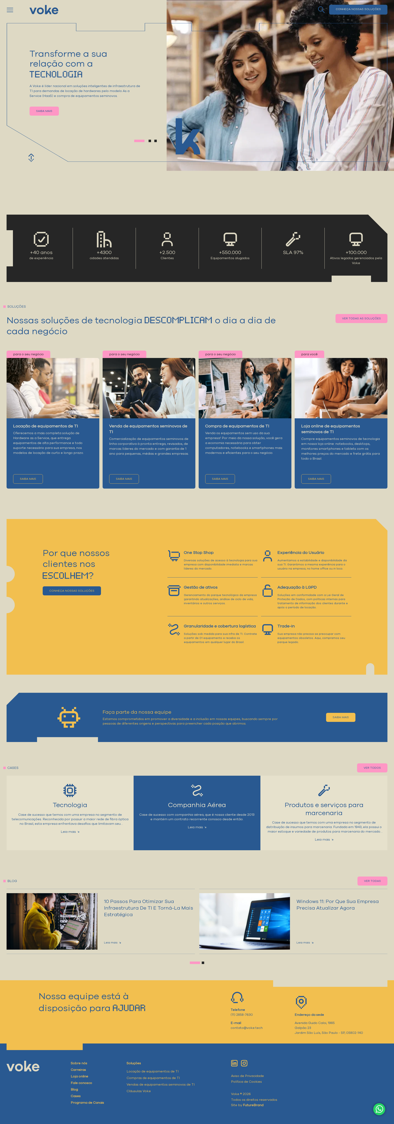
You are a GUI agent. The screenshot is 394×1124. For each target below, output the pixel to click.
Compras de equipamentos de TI (153, 1078)
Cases (76, 1096)
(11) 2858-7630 (242, 1014)
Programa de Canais (87, 1102)
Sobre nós (79, 1063)
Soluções (134, 1063)
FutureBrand (253, 1105)
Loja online (79, 1076)
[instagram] (244, 1063)
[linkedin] (234, 1063)
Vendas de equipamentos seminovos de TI (161, 1084)
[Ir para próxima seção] (31, 158)
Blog (74, 1089)
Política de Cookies (246, 1081)
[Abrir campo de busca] (321, 9)
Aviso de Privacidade (247, 1076)
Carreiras (78, 1070)
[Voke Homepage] (44, 9)
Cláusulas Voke (139, 1091)
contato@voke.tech (247, 1028)
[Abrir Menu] (16, 9)
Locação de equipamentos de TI (153, 1071)
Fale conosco (81, 1083)
